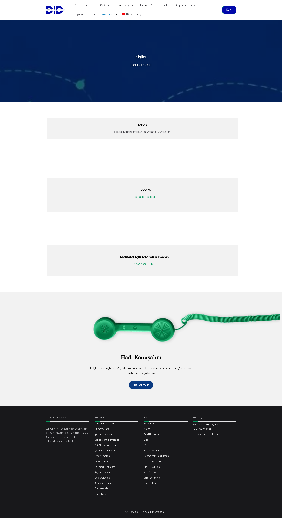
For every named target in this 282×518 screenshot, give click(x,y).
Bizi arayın (141, 385)
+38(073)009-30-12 (214, 424)
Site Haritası (150, 483)
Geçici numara (102, 461)
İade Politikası (151, 472)
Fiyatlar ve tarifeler (86, 14)
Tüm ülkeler (101, 494)
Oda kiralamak (159, 5)
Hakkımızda (107, 14)
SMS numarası (102, 456)
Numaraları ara (83, 5)
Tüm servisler (102, 488)
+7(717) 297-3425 (144, 263)
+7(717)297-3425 (202, 428)
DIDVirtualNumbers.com (151, 512)
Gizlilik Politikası (152, 467)
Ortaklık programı (153, 434)
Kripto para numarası (184, 5)
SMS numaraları (108, 5)
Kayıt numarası (102, 472)
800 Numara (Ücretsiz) (106, 445)
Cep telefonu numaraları (107, 440)
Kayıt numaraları (134, 5)
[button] (93, 5)
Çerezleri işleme (152, 477)
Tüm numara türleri (105, 423)
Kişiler (147, 429)
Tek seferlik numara (105, 467)
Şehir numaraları (103, 434)
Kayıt (229, 9)
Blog (138, 14)
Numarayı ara (102, 429)
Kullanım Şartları (152, 461)
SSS (146, 445)
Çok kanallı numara (105, 450)
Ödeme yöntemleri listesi (156, 456)
